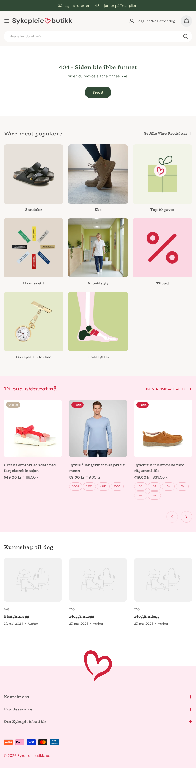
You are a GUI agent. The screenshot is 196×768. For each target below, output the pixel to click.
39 (182, 486)
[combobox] (98, 36)
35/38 (75, 486)
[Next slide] (186, 517)
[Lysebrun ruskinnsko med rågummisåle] (163, 429)
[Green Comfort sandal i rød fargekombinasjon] (33, 429)
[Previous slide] (172, 517)
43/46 (103, 486)
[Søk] (185, 36)
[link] (98, 253)
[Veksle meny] (7, 21)
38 (168, 486)
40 (140, 495)
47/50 (117, 486)
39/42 (89, 486)
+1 (154, 495)
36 (140, 486)
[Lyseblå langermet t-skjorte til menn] (98, 429)
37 (154, 486)
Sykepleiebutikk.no (33, 755)
